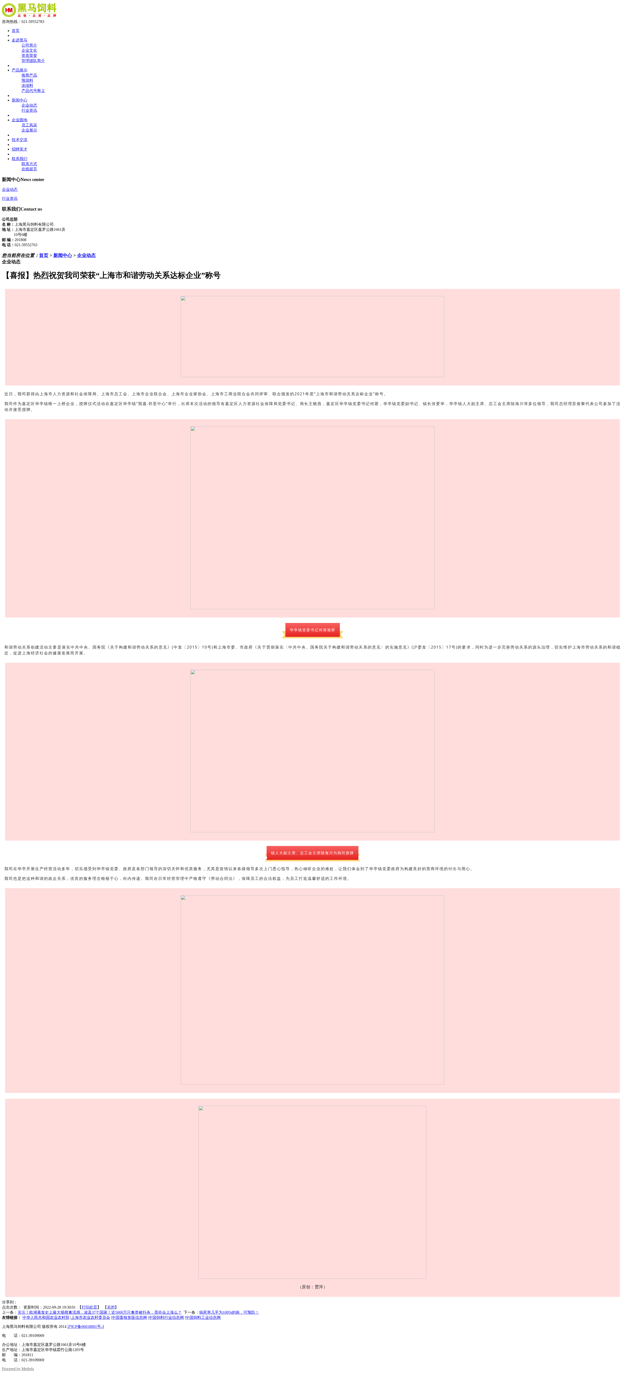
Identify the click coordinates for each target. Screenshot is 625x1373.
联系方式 (29, 164)
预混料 (27, 80)
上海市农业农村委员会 (90, 1317)
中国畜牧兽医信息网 (129, 1317)
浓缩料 (27, 85)
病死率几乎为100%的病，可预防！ (229, 1312)
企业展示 (29, 130)
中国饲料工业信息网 (203, 1317)
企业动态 (29, 105)
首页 (43, 255)
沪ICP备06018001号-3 (85, 1326)
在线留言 (29, 169)
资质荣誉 (29, 55)
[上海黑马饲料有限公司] (29, 17)
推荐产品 (29, 75)
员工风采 (29, 125)
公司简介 (29, 45)
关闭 (111, 1307)
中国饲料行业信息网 (166, 1317)
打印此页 (89, 1307)
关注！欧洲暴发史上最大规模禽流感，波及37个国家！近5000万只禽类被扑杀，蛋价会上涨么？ (100, 1312)
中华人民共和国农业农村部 (45, 1317)
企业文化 (29, 50)
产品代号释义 (33, 91)
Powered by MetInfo (18, 1369)
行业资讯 (29, 110)
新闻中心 (62, 255)
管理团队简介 (33, 61)
